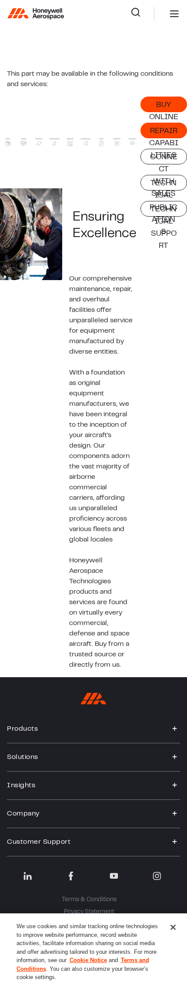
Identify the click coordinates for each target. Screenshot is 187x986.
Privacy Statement (89, 912)
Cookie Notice (88, 960)
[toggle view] (175, 729)
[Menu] (161, 14)
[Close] (173, 927)
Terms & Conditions (89, 899)
